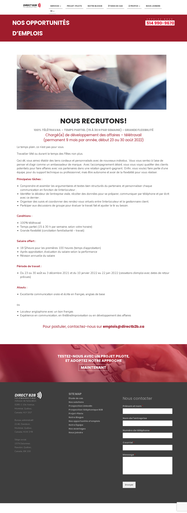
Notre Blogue (95, 6)
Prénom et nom (133, 406)
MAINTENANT (93, 367)
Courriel (128, 442)
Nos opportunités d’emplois (84, 421)
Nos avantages (77, 428)
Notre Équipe (76, 424)
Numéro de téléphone (137, 430)
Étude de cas (76, 398)
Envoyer (129, 484)
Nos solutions (76, 402)
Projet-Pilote (74, 6)
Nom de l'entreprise (135, 418)
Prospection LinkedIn (80, 405)
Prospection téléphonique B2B (86, 409)
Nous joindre (153, 6)
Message (129, 454)
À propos (134, 6)
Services (55, 6)
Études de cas (115, 6)
